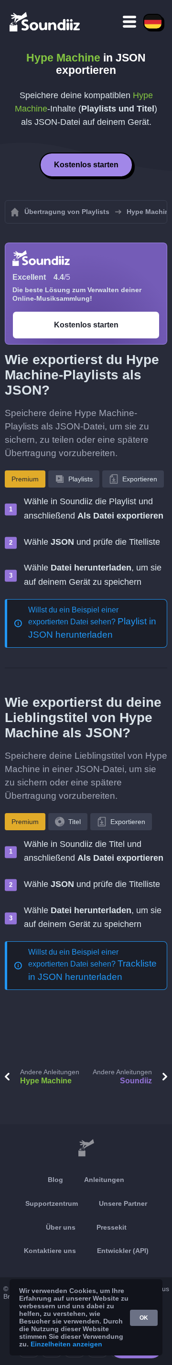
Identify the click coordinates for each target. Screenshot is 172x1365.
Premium (25, 479)
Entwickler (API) (123, 1250)
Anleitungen (104, 1179)
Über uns (60, 1227)
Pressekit (112, 1227)
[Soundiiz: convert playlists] (86, 1148)
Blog (55, 1179)
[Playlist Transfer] (45, 21)
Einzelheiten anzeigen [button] (66, 1344)
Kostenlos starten (86, 165)
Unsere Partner (123, 1203)
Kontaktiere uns (50, 1250)
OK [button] (144, 1317)
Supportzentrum (51, 1203)
